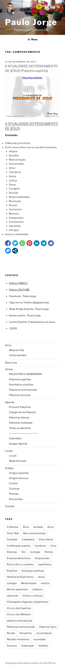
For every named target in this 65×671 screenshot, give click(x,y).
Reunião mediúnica (18, 639)
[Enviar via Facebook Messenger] (8, 251)
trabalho (43, 645)
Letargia (12, 583)
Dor (24, 551)
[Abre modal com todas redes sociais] (15, 251)
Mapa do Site (16, 350)
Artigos (9, 468)
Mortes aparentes (17, 589)
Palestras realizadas (20, 422)
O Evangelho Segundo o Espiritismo (27, 601)
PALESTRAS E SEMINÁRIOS (25, 374)
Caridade (12, 539)
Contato (10, 506)
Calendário (15, 438)
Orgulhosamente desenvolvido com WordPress (30, 663)
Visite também (17, 355)
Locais (9, 450)
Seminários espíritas (21, 384)
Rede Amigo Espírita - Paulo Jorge (29, 309)
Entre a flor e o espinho (20, 564)
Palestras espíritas (20, 379)
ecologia (35, 551)
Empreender (42, 558)
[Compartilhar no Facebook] (8, 243)
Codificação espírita (18, 545)
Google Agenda (18, 443)
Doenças (12, 551)
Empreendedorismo (18, 558)
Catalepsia (28, 539)
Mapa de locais (17, 460)
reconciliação (44, 633)
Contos (13, 483)
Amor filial (13, 533)
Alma (26, 526)
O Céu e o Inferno (32, 595)
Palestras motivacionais (23, 389)
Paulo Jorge (31, 22)
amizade (38, 526)
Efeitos (48, 551)
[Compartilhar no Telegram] (44, 243)
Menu (34, 39)
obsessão (12, 595)
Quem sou (11, 362)
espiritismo (45, 564)
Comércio (40, 545)
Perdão (11, 633)
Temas (9, 369)
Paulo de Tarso (48, 626)
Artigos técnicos (18, 478)
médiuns (37, 589)
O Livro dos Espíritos (19, 608)
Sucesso (12, 645)
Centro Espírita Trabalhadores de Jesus (32, 322)
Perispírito (26, 633)
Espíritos (12, 570)
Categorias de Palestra (22, 412)
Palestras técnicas (20, 395)
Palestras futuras (19, 417)
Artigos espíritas (19, 473)
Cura (53, 545)
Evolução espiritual (33, 570)
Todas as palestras (20, 428)
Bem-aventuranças (34, 533)
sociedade (40, 639)
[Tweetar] (15, 243)
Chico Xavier (46, 539)
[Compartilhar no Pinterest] (29, 243)
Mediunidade (28, 583)
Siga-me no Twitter (20, 302)
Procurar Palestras (20, 407)
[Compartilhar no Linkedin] (37, 243)
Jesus (41, 576)
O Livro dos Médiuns (19, 614)
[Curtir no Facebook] (51, 243)
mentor (45, 583)
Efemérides (16, 499)
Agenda (9, 402)
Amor (50, 526)
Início (8, 345)
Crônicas (14, 488)
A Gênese (12, 526)
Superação (27, 645)
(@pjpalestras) (40, 302)
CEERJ (13, 328)
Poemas (13, 493)
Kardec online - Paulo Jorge (25, 315)
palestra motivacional (19, 620)
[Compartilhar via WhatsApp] (22, 243)
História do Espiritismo (20, 576)
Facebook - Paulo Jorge (22, 296)
